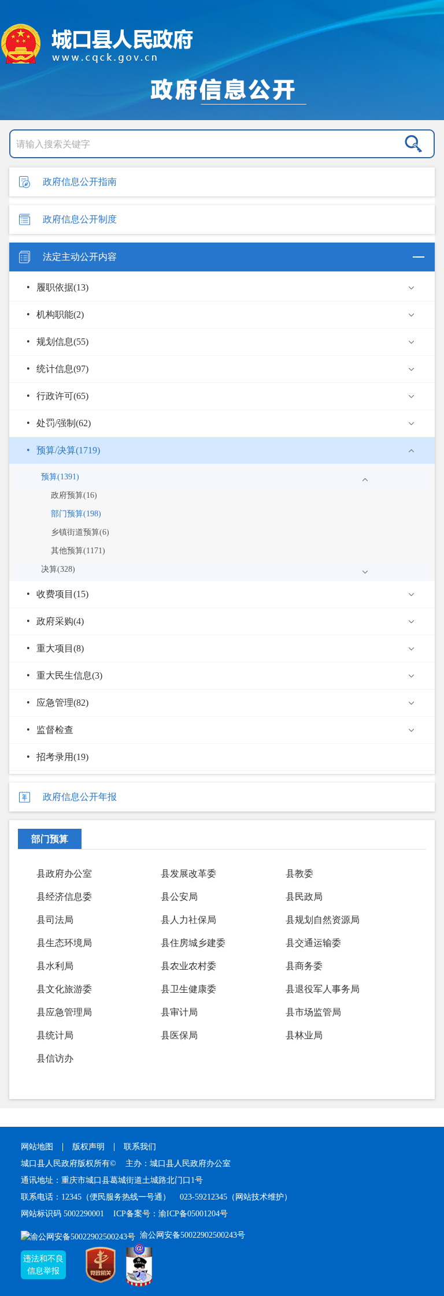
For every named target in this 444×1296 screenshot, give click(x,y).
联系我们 (140, 1146)
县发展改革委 (188, 873)
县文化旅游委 (64, 989)
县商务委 (304, 966)
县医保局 (179, 1035)
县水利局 (54, 966)
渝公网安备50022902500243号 (191, 1235)
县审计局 (179, 1012)
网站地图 (37, 1146)
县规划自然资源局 (323, 920)
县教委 (299, 873)
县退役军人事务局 (323, 989)
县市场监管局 (313, 1012)
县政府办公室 (64, 873)
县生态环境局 (64, 943)
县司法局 (54, 920)
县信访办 (54, 1058)
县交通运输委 (313, 943)
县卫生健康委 (188, 989)
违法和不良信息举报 (43, 1264)
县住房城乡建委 (193, 943)
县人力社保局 (188, 920)
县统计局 (54, 1035)
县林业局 (304, 1035)
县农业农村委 (188, 966)
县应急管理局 (64, 1012)
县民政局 (304, 897)
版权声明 (88, 1146)
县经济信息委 (64, 897)
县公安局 (179, 897)
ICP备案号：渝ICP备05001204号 (170, 1213)
